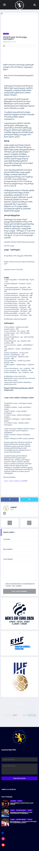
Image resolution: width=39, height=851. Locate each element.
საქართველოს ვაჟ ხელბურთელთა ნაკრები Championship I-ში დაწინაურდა (21, 812)
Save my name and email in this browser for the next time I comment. (19, 585)
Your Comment (8, 559)
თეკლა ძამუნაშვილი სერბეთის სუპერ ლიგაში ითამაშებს (21, 803)
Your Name (6, 539)
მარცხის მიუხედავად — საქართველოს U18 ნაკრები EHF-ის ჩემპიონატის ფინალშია (23, 822)
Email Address (7, 549)
